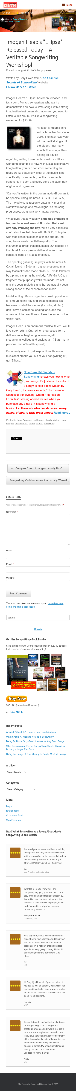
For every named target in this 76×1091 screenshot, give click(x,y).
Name (10, 550)
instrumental (21, 423)
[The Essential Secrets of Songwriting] (10, 4)
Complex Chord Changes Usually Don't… (38, 468)
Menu (69, 4)
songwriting (49, 423)
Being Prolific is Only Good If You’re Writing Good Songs (35, 741)
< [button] (2, 19)
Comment (12, 511)
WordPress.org (13, 820)
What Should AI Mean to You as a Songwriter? (30, 736)
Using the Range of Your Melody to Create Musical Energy (36, 754)
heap (63, 420)
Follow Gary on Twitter (21, 87)
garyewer (46, 70)
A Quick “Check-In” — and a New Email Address (31, 732)
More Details (14, 21)
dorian (56, 420)
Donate (38, 629)
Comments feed (14, 815)
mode (32, 423)
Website (10, 577)
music (39, 423)
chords (48, 420)
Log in (9, 806)
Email (10, 564)
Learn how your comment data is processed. (34, 605)
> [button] (71, 19)
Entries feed (12, 810)
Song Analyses (24, 420)
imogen (10, 423)
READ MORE (16, 712)
